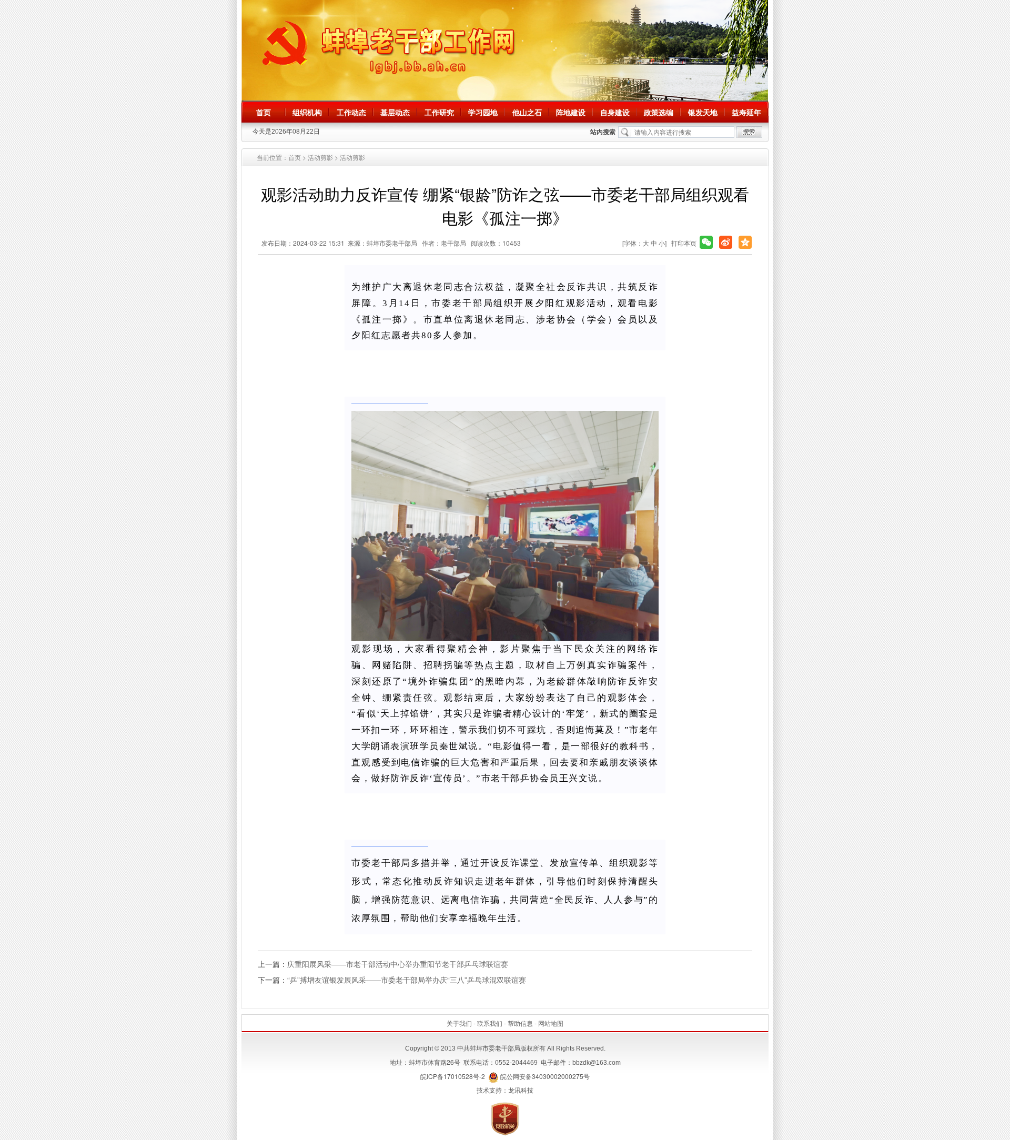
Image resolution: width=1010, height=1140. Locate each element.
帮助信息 (520, 1022)
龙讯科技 (520, 1089)
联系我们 (489, 1022)
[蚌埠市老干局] (504, 49)
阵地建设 (570, 112)
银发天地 (703, 112)
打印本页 (683, 242)
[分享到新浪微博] (725, 242)
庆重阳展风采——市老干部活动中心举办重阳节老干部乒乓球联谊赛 (397, 964)
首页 (263, 112)
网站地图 (550, 1022)
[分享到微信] (706, 242)
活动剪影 (320, 157)
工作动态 (351, 112)
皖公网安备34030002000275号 (544, 1076)
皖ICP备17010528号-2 (452, 1076)
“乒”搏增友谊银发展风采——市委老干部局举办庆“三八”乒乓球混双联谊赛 (406, 979)
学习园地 (483, 112)
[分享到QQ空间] (745, 242)
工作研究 (439, 112)
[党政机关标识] (505, 1117)
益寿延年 (746, 112)
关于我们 (459, 1022)
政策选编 (658, 112)
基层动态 (395, 112)
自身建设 (615, 112)
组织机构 (307, 112)
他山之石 (527, 112)
